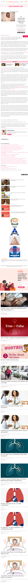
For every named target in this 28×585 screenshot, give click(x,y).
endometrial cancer (15, 11)
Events (3, 4)
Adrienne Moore (20, 28)
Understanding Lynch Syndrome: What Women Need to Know (17, 193)
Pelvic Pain (7, 260)
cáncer (2, 485)
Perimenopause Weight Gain (19, 260)
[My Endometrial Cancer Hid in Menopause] (3, 64)
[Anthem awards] (14, 240)
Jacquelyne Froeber (4, 340)
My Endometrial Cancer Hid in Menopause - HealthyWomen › (10, 154)
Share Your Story (16, 6)
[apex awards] (14, 230)
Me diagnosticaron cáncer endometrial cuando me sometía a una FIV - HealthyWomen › (14, 163)
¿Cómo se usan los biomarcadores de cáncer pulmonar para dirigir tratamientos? (13, 479)
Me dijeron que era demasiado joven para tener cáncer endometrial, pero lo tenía (17, 199)
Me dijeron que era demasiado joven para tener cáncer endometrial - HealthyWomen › (14, 160)
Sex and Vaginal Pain (12, 260)
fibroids (8, 69)
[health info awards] (14, 251)
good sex (6, 4)
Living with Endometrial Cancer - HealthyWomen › (8, 155)
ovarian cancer (9, 52)
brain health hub (11, 4)
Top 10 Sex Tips (16, 259)
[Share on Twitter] (19, 32)
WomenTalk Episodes (5, 6)
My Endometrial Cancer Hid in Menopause (9, 64)
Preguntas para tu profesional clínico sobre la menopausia (14, 431)
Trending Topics (4, 258)
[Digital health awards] (14, 221)
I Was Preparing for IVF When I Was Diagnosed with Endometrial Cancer (17, 180)
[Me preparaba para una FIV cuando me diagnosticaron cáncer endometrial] (5, 188)
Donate (21, 6)
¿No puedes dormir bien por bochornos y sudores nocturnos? (13, 576)
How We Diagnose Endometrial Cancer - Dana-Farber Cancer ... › (9, 166)
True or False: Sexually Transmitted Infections (14, 337)
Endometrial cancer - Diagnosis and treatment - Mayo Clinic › (9, 168)
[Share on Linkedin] (22, 32)
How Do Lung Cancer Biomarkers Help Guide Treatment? (14, 455)
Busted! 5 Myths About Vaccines (10, 360)
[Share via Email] (24, 32)
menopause (2, 412)
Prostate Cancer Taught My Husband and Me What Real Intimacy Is (13, 309)
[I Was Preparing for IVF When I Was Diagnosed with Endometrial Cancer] (5, 182)
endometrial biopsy (18, 86)
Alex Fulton (3, 411)
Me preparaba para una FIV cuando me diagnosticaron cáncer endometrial (17, 186)
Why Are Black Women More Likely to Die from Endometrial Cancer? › (11, 147)
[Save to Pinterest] (21, 32)
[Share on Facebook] (18, 32)
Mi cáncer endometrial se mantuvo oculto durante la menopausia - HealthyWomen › (13, 158)
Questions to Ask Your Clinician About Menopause (12, 406)
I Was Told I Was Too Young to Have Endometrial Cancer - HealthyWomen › (12, 159)
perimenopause (3, 69)
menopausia (2, 582)
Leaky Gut (19, 259)
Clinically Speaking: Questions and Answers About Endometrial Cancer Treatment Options (17, 206)
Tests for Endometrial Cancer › (5, 167)
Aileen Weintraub (4, 556)
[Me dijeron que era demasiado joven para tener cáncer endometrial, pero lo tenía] (5, 201)
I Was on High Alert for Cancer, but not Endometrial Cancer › (10, 144)
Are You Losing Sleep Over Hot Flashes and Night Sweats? (13, 552)
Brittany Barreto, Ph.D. (5, 386)
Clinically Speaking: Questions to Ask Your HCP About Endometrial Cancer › (12, 148)
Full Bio (9, 134)
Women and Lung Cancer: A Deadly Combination (11, 504)
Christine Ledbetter (4, 313)
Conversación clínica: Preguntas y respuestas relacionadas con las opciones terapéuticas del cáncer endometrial (18, 212)
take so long (12, 88)
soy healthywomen (18, 4)
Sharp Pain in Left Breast (4, 259)
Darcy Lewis (3, 459)
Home (10, 11)
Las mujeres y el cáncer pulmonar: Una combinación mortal (12, 528)
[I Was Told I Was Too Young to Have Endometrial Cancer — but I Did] (17, 64)
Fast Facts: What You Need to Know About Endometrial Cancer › (10, 149)
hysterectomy (17, 90)
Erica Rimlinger (6, 35)
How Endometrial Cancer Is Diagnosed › (7, 151)
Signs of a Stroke (10, 259)
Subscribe (10, 6)
